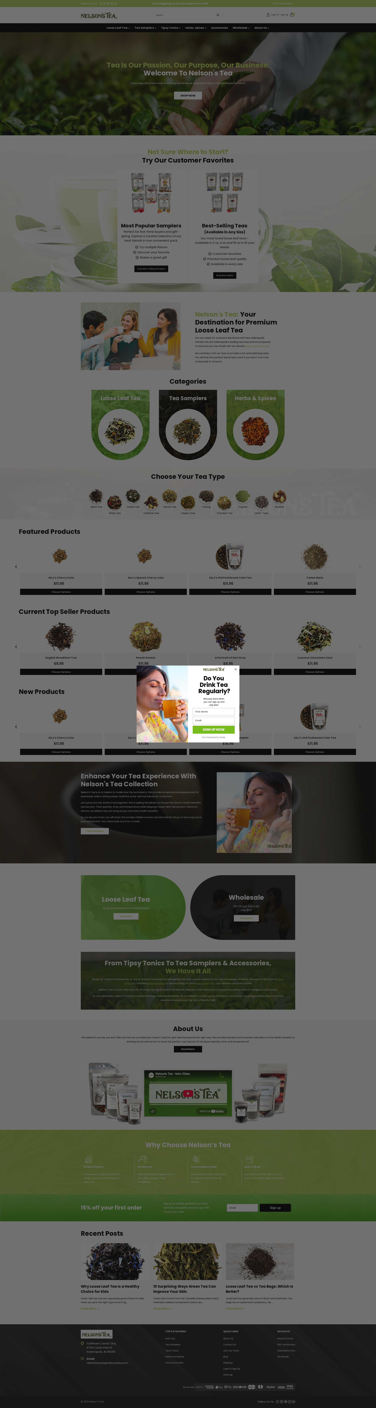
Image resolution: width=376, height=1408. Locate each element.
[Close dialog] (235, 669)
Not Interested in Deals (213, 737)
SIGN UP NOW (214, 729)
